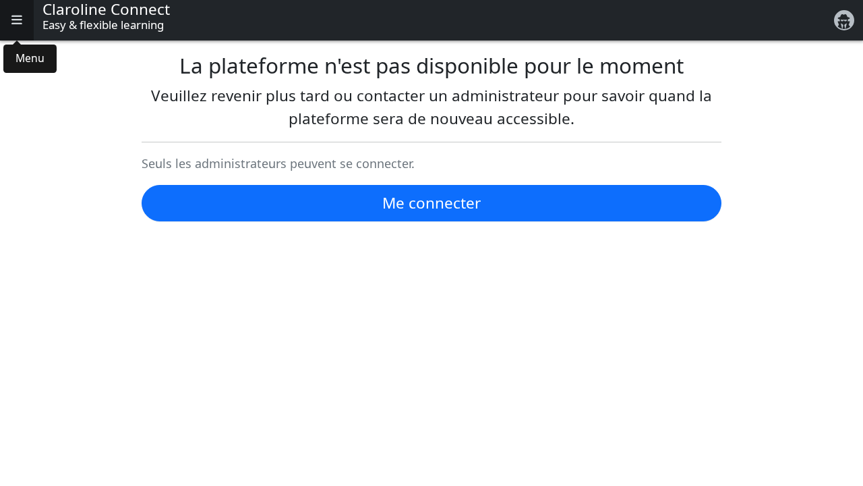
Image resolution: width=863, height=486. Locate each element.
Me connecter (431, 202)
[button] (17, 20)
